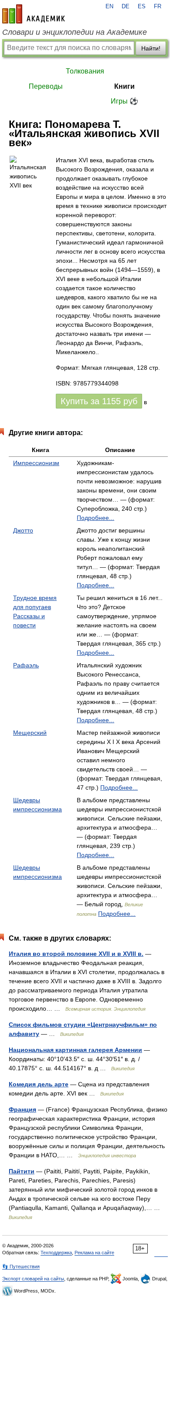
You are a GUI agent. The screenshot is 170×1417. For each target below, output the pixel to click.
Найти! (150, 48)
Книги (124, 86)
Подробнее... (95, 517)
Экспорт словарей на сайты (33, 1278)
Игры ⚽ (124, 101)
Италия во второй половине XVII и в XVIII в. (76, 953)
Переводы (46, 86)
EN (109, 6)
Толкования (85, 71)
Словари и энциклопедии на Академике (74, 32)
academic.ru (33, 13)
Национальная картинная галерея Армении (75, 1049)
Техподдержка (56, 1252)
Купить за (99, 401)
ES (142, 6)
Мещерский (30, 732)
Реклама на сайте (94, 1252)
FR (157, 6)
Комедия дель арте (38, 1084)
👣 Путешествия (21, 1266)
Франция (22, 1109)
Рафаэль (26, 665)
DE (125, 6)
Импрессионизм (36, 462)
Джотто (23, 530)
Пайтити (21, 1171)
